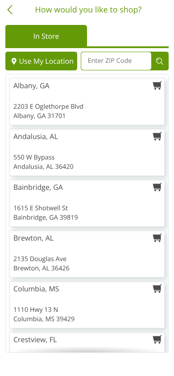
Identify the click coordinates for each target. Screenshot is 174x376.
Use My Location (46, 61)
